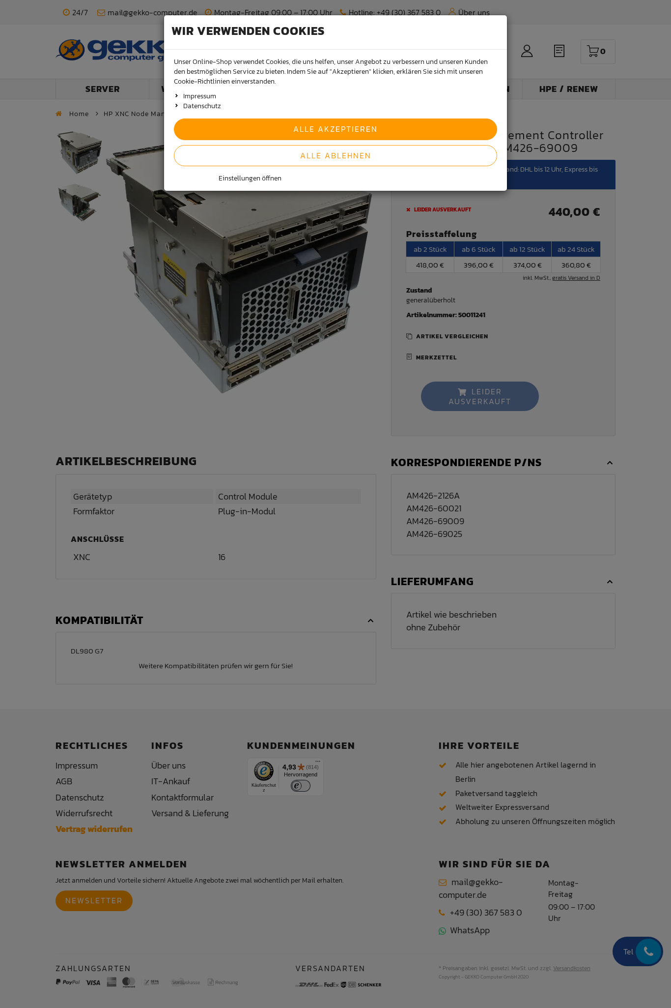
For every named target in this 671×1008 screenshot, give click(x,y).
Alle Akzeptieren (335, 129)
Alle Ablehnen (335, 155)
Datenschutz (202, 106)
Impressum (199, 96)
